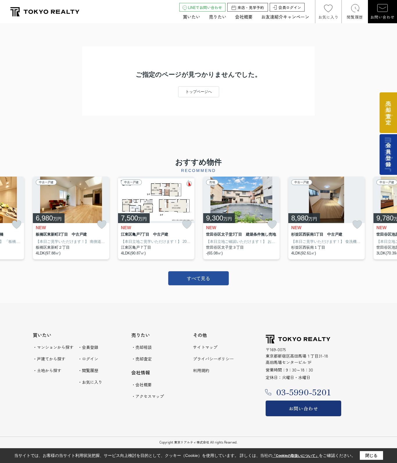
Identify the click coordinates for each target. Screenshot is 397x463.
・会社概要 (141, 384)
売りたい (217, 17)
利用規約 (201, 370)
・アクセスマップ (147, 396)
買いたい (191, 17)
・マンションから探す (53, 347)
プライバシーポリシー (213, 359)
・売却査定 (141, 359)
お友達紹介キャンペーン (285, 17)
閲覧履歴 (355, 17)
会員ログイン (289, 7)
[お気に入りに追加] (16, 224)
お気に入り (328, 17)
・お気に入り (90, 382)
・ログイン (88, 359)
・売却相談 (141, 347)
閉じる (371, 455)
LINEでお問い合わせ (205, 7)
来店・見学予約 (250, 7)
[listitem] (71, 218)
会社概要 (244, 17)
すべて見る (198, 278)
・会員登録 (88, 347)
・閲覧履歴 (88, 370)
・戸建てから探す (49, 359)
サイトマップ (205, 347)
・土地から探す (47, 370)
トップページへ (198, 91)
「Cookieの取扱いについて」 (295, 456)
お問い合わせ (382, 17)
